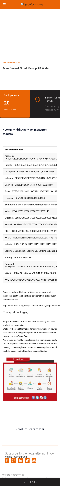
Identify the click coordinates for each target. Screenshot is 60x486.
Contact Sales (30, 482)
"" (25, 475)
